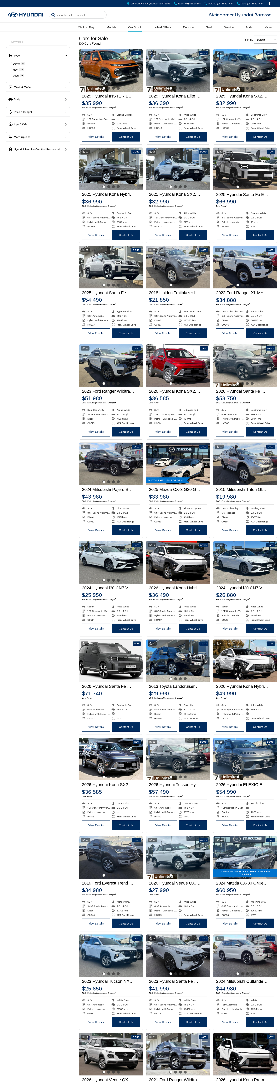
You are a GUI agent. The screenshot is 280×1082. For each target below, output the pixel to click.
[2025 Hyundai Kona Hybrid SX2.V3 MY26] (111, 169)
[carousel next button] (139, 70)
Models (111, 27)
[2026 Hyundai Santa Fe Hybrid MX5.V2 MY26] (245, 365)
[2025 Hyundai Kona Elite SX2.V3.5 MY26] (178, 70)
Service (229, 27)
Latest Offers (162, 27)
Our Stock (135, 27)
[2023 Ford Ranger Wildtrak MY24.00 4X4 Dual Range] (111, 365)
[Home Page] (25, 14)
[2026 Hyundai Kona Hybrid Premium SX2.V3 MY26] (245, 661)
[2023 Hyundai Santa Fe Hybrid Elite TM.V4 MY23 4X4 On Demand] (178, 956)
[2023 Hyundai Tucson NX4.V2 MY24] (111, 956)
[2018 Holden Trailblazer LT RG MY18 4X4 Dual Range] (178, 267)
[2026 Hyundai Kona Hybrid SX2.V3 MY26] (178, 562)
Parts (249, 27)
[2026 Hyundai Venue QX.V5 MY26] (178, 857)
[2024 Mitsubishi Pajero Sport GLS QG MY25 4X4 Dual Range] (111, 464)
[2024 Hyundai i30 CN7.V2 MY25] (111, 562)
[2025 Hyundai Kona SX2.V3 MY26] (245, 70)
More (268, 27)
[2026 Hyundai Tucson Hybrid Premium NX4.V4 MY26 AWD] (178, 759)
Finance (188, 27)
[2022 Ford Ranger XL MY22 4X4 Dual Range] (245, 267)
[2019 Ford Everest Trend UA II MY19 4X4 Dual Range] (111, 857)
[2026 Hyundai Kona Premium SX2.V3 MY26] (245, 1054)
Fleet (209, 27)
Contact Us (126, 136)
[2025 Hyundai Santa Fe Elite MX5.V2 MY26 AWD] (245, 169)
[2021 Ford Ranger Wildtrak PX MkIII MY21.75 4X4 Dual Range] (178, 1054)
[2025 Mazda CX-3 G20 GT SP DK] (178, 464)
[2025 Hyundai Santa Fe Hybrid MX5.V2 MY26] (111, 267)
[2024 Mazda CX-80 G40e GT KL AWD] (245, 857)
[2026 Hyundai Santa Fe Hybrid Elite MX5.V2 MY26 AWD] (111, 661)
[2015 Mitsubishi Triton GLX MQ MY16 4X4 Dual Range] (245, 464)
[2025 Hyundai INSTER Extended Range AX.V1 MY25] (111, 70)
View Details (96, 136)
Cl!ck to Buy (86, 27)
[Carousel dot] (103, 88)
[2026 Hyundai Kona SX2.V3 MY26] (178, 365)
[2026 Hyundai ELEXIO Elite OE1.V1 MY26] (245, 759)
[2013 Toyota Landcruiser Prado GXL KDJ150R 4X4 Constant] (178, 661)
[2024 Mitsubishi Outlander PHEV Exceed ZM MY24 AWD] (245, 956)
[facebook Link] (269, 3)
